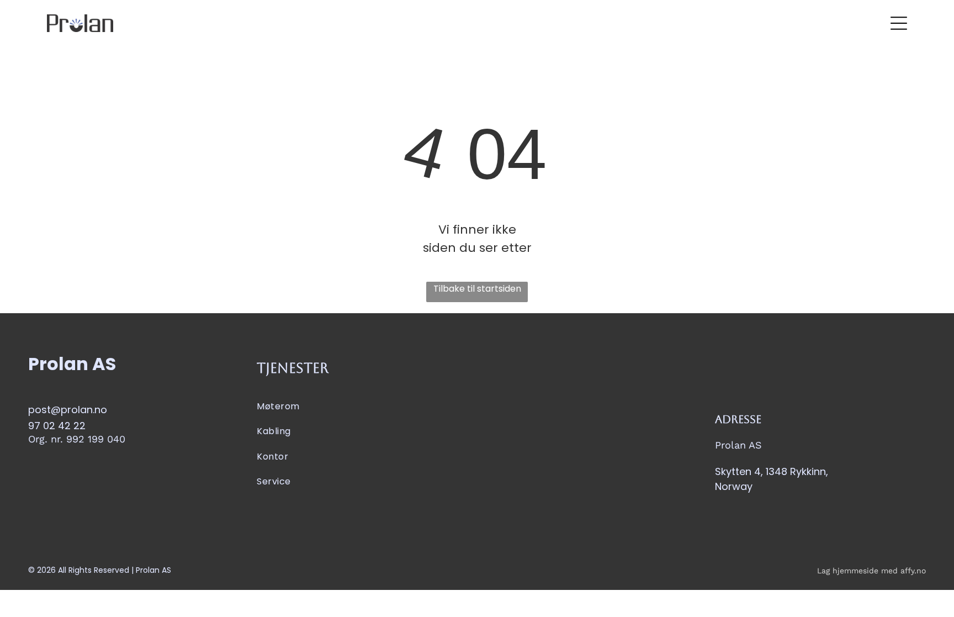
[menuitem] (362, 406)
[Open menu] (899, 23)
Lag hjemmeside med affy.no (871, 570)
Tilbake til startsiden (477, 288)
